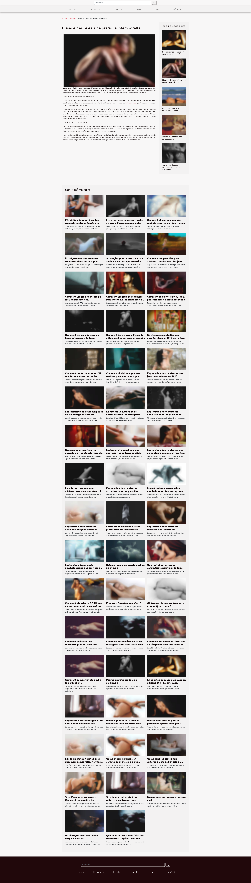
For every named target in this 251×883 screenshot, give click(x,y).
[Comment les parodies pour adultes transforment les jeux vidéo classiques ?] (166, 244)
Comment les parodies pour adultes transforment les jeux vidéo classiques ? (164, 261)
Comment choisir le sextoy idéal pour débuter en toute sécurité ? (166, 298)
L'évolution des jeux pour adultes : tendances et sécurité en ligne (83, 491)
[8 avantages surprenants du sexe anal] (166, 783)
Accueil (64, 18)
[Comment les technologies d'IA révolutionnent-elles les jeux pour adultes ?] (84, 359)
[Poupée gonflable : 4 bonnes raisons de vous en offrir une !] (125, 706)
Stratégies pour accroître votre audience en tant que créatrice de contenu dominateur (124, 261)
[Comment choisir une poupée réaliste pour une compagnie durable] (125, 359)
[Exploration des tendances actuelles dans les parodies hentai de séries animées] (125, 474)
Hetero (72, 9)
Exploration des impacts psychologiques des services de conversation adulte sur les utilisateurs (83, 569)
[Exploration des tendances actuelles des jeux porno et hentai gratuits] (84, 512)
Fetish (119, 9)
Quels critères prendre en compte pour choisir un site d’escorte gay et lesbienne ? (122, 761)
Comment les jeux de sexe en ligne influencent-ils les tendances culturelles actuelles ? (84, 338)
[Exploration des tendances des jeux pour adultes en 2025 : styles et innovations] (166, 359)
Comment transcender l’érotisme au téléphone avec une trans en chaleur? (166, 644)
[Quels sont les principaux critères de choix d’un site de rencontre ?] (166, 744)
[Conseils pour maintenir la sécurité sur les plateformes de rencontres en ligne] (84, 436)
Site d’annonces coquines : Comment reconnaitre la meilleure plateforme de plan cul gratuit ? (84, 802)
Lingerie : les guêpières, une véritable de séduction (174, 81)
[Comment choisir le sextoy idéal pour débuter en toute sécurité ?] (166, 282)
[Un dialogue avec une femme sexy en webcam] (84, 821)
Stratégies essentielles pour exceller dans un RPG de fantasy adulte (166, 338)
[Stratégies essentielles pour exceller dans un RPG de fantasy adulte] (166, 321)
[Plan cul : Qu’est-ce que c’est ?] (125, 589)
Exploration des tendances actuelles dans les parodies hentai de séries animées (122, 491)
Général (177, 9)
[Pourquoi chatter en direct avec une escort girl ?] (174, 40)
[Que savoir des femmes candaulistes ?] (174, 125)
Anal (139, 9)
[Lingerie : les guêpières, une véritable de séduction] (174, 68)
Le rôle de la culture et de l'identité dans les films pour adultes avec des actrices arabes (125, 414)
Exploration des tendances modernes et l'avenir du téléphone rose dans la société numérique (165, 531)
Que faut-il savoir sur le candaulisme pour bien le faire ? (166, 566)
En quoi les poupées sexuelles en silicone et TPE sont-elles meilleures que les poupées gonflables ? (166, 684)
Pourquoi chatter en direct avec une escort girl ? (173, 53)
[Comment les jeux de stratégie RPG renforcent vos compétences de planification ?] (84, 282)
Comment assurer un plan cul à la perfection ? (83, 681)
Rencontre (96, 9)
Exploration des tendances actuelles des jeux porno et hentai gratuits (81, 529)
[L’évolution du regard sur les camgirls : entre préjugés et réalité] (84, 206)
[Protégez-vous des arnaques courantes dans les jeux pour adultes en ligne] (84, 244)
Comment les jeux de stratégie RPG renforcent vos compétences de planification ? (83, 299)
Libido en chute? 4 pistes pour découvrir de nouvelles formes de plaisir (83, 761)
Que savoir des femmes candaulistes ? (172, 137)
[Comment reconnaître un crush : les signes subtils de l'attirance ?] (125, 627)
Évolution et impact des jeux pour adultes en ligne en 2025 (123, 451)
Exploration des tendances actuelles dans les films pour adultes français (164, 414)
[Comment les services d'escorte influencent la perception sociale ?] (125, 321)
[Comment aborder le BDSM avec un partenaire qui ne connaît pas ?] (84, 589)
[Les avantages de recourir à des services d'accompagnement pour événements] (125, 206)
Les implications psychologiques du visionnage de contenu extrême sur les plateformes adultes (84, 416)
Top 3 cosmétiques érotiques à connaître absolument (171, 167)
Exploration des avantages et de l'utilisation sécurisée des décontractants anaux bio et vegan (84, 725)
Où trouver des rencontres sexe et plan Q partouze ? (165, 605)
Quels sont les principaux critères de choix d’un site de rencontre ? (164, 761)
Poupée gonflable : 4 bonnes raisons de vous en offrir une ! (123, 722)
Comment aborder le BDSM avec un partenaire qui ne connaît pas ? (84, 606)
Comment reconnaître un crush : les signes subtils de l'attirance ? (125, 643)
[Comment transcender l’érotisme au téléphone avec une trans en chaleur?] (166, 627)
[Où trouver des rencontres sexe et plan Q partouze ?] (166, 589)
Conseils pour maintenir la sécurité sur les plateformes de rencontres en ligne (83, 453)
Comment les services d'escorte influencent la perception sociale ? (125, 338)
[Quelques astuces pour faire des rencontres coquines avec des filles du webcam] (125, 821)
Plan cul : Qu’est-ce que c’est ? (123, 603)
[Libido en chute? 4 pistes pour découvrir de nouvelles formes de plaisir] (84, 744)
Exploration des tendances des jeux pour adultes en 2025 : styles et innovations (165, 376)
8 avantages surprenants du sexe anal (166, 799)
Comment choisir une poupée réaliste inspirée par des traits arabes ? (165, 223)
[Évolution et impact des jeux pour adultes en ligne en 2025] (125, 436)
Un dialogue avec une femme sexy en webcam (82, 837)
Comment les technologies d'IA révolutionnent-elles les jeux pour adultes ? (83, 376)
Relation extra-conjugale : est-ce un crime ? (125, 566)
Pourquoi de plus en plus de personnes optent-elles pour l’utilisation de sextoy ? (164, 723)
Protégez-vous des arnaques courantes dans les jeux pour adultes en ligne (82, 261)
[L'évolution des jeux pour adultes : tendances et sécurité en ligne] (84, 474)
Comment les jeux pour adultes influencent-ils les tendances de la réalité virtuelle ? (124, 299)
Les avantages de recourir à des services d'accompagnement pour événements (124, 223)
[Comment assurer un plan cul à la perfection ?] (84, 665)
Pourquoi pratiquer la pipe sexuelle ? (121, 681)
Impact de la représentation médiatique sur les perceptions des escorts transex (165, 491)
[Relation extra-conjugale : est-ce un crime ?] (125, 550)
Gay (157, 9)
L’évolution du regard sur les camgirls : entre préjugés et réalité (82, 223)
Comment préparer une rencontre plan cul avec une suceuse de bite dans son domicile (81, 646)
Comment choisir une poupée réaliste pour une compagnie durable (123, 376)
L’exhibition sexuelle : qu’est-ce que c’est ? (171, 109)
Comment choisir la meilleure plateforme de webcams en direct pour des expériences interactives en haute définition (124, 531)
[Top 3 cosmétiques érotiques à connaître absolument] (174, 153)
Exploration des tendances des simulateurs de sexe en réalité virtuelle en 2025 (165, 453)
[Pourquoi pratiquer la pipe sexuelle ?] (125, 665)
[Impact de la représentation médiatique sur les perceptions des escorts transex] (166, 474)
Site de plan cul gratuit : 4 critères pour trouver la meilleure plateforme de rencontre (121, 802)
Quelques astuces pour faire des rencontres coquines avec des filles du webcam (125, 838)
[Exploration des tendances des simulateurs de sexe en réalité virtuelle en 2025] (166, 436)
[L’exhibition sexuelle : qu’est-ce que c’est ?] (174, 96)
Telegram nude (131, 103)
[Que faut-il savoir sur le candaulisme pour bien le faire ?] (166, 550)
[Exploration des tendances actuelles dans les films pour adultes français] (166, 397)
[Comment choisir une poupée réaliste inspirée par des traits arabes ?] (166, 206)
